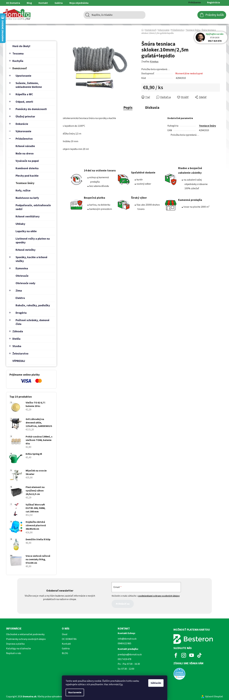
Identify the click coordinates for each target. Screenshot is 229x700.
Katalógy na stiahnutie (18, 648)
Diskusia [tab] (152, 107)
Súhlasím (156, 683)
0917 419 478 (214, 41)
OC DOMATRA (69, 639)
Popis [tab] (128, 107)
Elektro (20, 298)
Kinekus (154, 61)
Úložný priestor (25, 117)
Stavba (16, 346)
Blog (29, 3)
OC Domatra (13, 3)
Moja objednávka (78, 3)
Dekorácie (22, 124)
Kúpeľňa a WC (24, 94)
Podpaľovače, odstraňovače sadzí (33, 207)
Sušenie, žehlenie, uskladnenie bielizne (29, 85)
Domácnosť (19, 68)
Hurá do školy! (21, 46)
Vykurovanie (23, 131)
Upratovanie (23, 76)
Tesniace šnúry (25, 183)
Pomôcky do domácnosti (31, 109)
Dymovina (22, 268)
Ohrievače (22, 276)
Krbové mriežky (25, 250)
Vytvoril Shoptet (214, 696)
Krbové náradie (25, 146)
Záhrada (17, 331)
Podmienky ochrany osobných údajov (26, 639)
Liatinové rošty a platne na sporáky (33, 240)
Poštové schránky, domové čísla (32, 322)
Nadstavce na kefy (27, 198)
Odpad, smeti (24, 102)
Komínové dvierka (27, 168)
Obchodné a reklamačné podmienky (25, 634)
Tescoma (18, 54)
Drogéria (21, 313)
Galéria (59, 3)
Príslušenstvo (24, 139)
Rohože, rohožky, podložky (33, 305)
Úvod (64, 634)
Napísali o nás (13, 653)
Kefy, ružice (23, 191)
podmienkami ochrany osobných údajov (159, 596)
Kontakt (43, 3)
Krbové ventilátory (28, 216)
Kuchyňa (17, 61)
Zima (19, 291)
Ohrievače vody (25, 283)
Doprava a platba (15, 644)
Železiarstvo (20, 354)
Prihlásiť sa (123, 604)
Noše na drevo (25, 154)
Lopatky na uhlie (26, 231)
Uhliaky (20, 224)
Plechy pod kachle (27, 176)
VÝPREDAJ (18, 361)
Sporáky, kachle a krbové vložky (31, 259)
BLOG (65, 653)
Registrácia (213, 2)
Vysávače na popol (27, 161)
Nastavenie (74, 692)
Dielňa (16, 339)
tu (121, 684)
